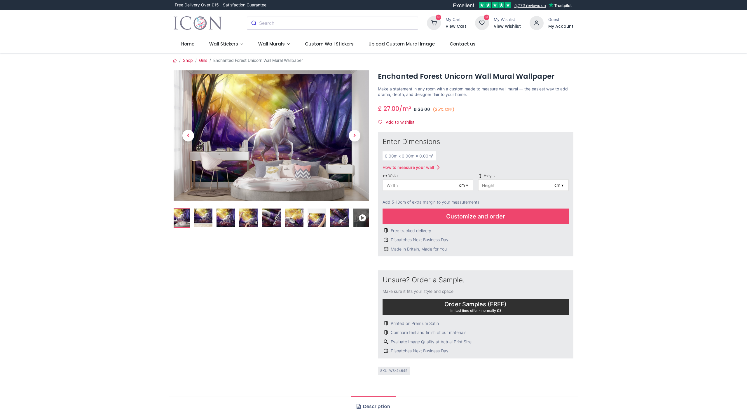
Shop (188, 60)
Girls (203, 60)
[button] (188, 135)
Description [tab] (376, 406)
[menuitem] (188, 44)
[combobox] (332, 23)
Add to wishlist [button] (400, 122)
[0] (434, 22)
